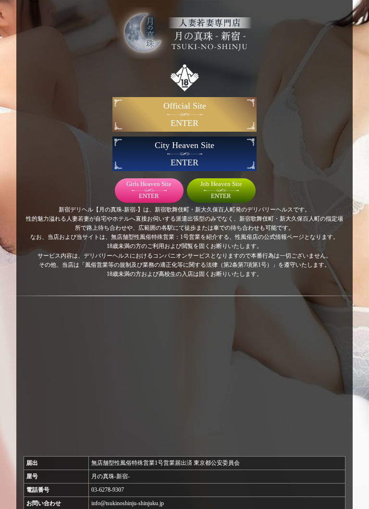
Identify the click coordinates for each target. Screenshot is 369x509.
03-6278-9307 (107, 489)
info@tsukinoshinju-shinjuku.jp (127, 503)
